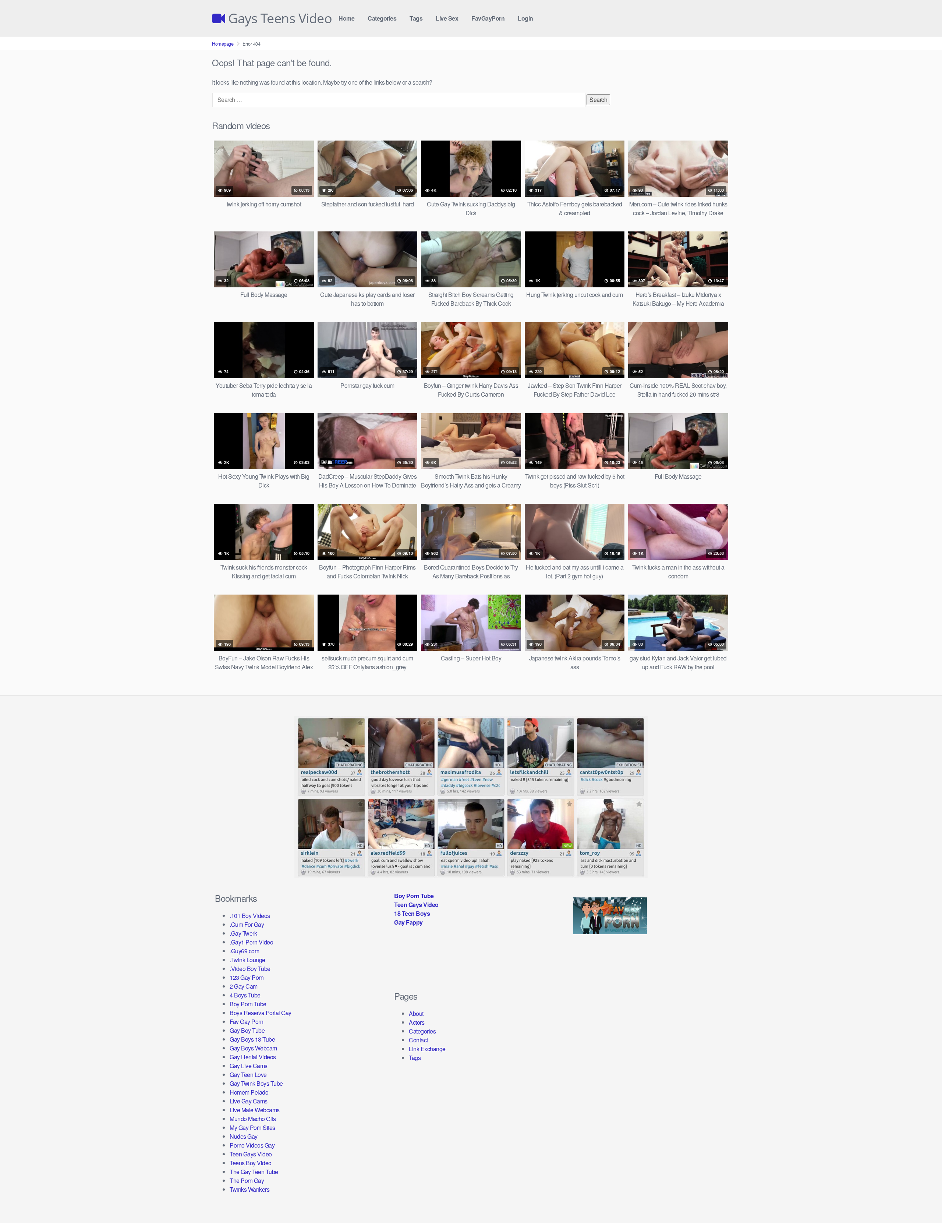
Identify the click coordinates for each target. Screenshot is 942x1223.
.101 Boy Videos (250, 915)
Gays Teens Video (278, 18)
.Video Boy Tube (250, 968)
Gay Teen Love (248, 1074)
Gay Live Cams (249, 1065)
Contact (418, 1040)
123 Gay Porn (246, 977)
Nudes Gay (244, 1136)
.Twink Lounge (247, 960)
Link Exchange (427, 1049)
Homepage (222, 43)
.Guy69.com (244, 951)
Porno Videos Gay (252, 1145)
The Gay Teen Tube (254, 1171)
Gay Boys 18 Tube (252, 1039)
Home (346, 18)
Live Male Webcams (255, 1110)
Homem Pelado (249, 1092)
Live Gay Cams (249, 1101)
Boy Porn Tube (248, 1004)
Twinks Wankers (249, 1189)
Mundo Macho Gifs (253, 1118)
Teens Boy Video (251, 1163)
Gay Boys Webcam (253, 1048)
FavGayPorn (487, 18)
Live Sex (447, 18)
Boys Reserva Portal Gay (260, 1012)
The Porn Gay (247, 1180)
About (416, 1013)
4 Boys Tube (245, 995)
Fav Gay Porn (246, 1021)
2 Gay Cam (244, 986)
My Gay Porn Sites (252, 1127)
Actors (416, 1022)
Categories (382, 18)
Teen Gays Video (251, 1154)
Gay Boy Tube (247, 1030)
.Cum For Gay (247, 924)
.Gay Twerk (243, 933)
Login (525, 18)
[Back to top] (922, 1199)
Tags (416, 18)
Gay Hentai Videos (253, 1057)
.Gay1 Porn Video (251, 942)
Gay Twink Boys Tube (256, 1083)
